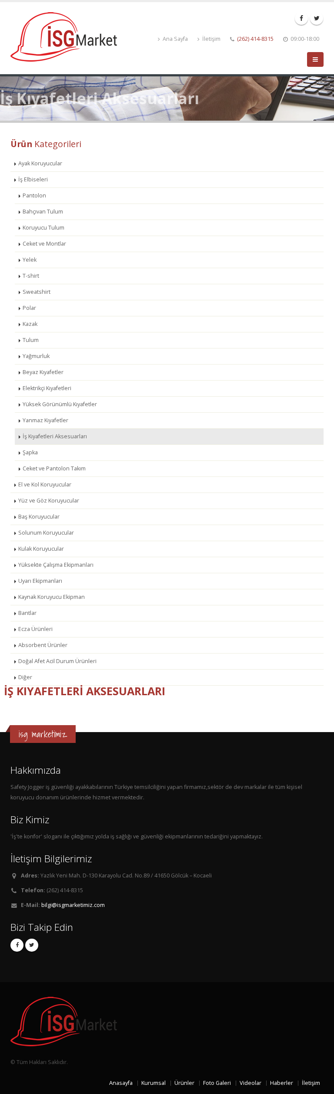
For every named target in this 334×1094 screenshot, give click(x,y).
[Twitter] (316, 18)
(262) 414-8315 (255, 39)
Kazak (30, 324)
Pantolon (34, 195)
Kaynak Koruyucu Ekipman (51, 597)
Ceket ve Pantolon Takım (54, 468)
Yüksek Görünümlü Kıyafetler (60, 404)
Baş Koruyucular (39, 516)
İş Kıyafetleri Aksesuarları (55, 436)
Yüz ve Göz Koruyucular (48, 500)
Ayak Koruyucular (40, 163)
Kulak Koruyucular (41, 548)
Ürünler (184, 1083)
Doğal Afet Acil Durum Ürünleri (57, 661)
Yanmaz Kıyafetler (45, 420)
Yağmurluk (36, 356)
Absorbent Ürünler (42, 645)
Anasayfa (121, 1083)
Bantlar (27, 613)
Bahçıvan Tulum (43, 211)
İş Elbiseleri (33, 179)
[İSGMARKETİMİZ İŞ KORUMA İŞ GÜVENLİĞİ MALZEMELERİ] (67, 36)
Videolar (250, 1083)
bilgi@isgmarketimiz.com (73, 905)
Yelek (30, 259)
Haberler (281, 1083)
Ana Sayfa (174, 39)
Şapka (30, 452)
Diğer (25, 677)
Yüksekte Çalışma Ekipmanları (56, 564)
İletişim (210, 39)
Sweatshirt (36, 292)
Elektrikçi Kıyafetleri (47, 388)
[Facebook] (301, 18)
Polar (29, 308)
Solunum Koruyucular (46, 532)
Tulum (31, 340)
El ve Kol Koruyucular (44, 484)
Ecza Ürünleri (35, 629)
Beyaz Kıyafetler (43, 372)
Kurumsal (153, 1083)
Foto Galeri (217, 1083)
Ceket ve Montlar (44, 243)
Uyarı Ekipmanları (40, 581)
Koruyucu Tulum (43, 227)
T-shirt (31, 275)
